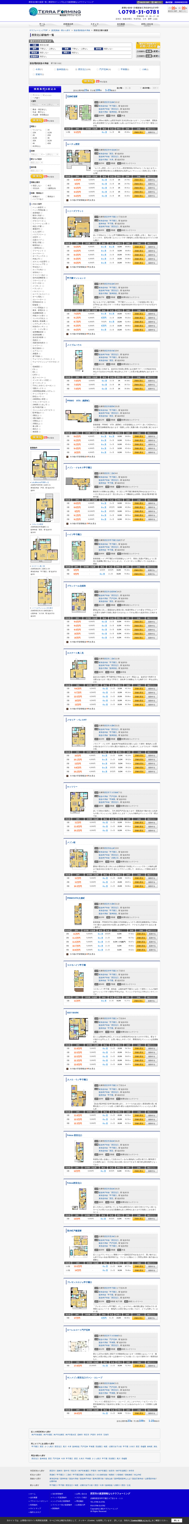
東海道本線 (103, 106)
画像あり (36, 196)
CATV (36, 375)
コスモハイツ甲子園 (76, 965)
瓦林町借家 (72, 96)
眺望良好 (37, 245)
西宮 (111, 154)
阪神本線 (102, 224)
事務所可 (37, 229)
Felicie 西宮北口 (74, 1135)
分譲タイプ (38, 240)
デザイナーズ (39, 221)
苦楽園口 (99, 1447)
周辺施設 (79, 1501)
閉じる (176, 1520)
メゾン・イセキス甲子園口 (79, 467)
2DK (49, 135)
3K (48, 138)
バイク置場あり (40, 308)
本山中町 (137, 1475)
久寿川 (132, 1447)
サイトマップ (35, 1508)
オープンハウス (40, 256)
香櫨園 (143, 1447)
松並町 (112, 284)
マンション (47, 95)
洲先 (155, 1447)
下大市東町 (114, 792)
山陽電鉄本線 (150, 1479)
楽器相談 (37, 213)
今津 (39, 69)
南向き (36, 429)
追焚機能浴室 (39, 332)
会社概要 (33, 1497)
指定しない (37, 186)
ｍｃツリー (72, 787)
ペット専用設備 (40, 210)
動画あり (51, 196)
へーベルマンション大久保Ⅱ (42, 608)
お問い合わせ (81, 1494)
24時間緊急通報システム (44, 391)
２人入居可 (38, 232)
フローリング (39, 280)
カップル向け (39, 270)
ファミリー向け (40, 275)
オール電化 (38, 297)
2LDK (35, 138)
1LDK (49, 133)
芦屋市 (93, 1435)
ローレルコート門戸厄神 (78, 1330)
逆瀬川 (40, 74)
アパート (36, 95)
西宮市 (107, 102)
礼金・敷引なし (39, 112)
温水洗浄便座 (39, 337)
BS (35, 372)
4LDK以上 (37, 146)
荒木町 (112, 1236)
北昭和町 (113, 592)
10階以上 (37, 421)
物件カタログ (35, 1512)
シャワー (37, 345)
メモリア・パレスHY (77, 720)
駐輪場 (36, 305)
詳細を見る (138, 132)
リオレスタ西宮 (37, 524)
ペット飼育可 (39, 207)
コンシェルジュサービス (44, 410)
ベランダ (37, 288)
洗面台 (36, 340)
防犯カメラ (38, 396)
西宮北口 (84, 69)
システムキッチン (41, 324)
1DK (34, 133)
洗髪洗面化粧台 (40, 343)
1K (48, 130)
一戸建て (36, 98)
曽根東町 (128, 1475)
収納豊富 (37, 367)
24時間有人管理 (40, 399)
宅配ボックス (39, 388)
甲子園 (110, 224)
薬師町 (112, 1383)
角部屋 (36, 432)
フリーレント (39, 251)
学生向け (37, 267)
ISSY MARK (73, 1013)
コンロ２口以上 (40, 318)
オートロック (39, 383)
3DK (34, 141)
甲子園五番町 (78, 1475)
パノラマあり (38, 199)
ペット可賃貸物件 (59, 1497)
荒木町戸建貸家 (74, 1231)
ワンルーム (37, 130)
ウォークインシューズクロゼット (45, 363)
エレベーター (39, 299)
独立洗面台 (38, 348)
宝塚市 (106, 1435)
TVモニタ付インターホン (44, 386)
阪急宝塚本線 (137, 1479)
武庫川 (117, 1485)
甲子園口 (113, 106)
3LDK (49, 141)
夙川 (65, 1447)
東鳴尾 (149, 1447)
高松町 (112, 1141)
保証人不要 (38, 226)
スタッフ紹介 (81, 1497)
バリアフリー (39, 234)
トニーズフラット (75, 211)
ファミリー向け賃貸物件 (62, 1505)
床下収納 (37, 356)
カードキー (38, 253)
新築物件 (55, 1508)
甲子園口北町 (115, 540)
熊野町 (112, 406)
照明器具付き (39, 302)
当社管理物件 (57, 1494)
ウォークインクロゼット (44, 359)
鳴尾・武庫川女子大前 (113, 1447)
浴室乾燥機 (38, 335)
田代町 (112, 351)
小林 (145, 69)
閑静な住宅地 (39, 218)
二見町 (112, 473)
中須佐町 (113, 150)
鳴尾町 (111, 1475)
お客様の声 (80, 1505)
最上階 (36, 426)
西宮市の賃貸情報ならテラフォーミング (110, 1493)
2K (34, 135)
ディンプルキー (40, 394)
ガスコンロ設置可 (41, 262)
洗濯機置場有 (39, 313)
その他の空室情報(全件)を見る (81, 200)
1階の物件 (38, 418)
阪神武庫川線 (98, 1479)
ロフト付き (38, 283)
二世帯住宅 (38, 248)
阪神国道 (62, 69)
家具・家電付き (40, 310)
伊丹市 (99, 1435)
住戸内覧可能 (39, 407)
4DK (49, 143)
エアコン (37, 351)
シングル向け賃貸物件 (61, 1501)
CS (35, 369)
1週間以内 (52, 188)
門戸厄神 (105, 69)
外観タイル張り (40, 316)
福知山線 (108, 1479)
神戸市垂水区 (70, 1435)
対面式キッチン (40, 327)
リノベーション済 (41, 224)
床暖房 (36, 354)
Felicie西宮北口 (74, 1183)
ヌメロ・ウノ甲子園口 (77, 1080)
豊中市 (66, 1471)
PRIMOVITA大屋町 (76, 898)
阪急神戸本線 (104, 109)
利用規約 (33, 1505)
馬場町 (52, 1475)
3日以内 (36, 188)
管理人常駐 (38, 242)
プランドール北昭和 (76, 586)
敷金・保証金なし (40, 109)
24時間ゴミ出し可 (41, 405)
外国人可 (37, 259)
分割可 (36, 237)
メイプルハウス (74, 345)
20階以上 (37, 424)
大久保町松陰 (101, 1475)
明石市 (86, 1435)
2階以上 (37, 415)
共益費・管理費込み (41, 115)
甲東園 (125, 69)
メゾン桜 (71, 842)
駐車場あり (38, 413)
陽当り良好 (38, 215)
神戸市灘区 (47, 1435)
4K (34, 143)
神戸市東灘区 (37, 1435)
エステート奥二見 (75, 653)
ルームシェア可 (40, 264)
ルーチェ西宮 (73, 144)
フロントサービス (41, 402)
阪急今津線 (103, 112)
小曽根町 (119, 1475)
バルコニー (38, 291)
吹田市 (111, 1471)
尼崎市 (80, 1435)
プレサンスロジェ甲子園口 (79, 1282)
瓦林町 (112, 102)
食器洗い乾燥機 (40, 321)
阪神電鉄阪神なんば (122, 1479)
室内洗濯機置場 (40, 278)
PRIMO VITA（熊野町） (79, 401)
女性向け (37, 272)
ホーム (33, 1494)
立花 (128, 1485)
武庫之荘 (115, 858)
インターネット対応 (42, 380)
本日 (49, 186)
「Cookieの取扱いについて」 (141, 1521)
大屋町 (112, 726)
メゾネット (38, 286)
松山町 (112, 848)
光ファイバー (39, 378)
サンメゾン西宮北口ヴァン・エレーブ (84, 1378)
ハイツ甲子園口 (74, 534)
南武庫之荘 (90, 1475)
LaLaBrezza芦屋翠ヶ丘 (40, 482)
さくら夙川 (49, 1447)
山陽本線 (53, 1481)
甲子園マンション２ (76, 278)
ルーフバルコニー (41, 294)
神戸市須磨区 (59, 1435)
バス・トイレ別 (40, 329)
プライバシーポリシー (39, 1501)
